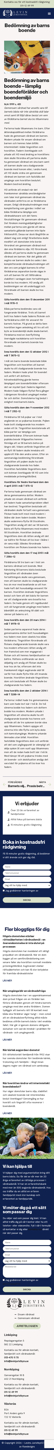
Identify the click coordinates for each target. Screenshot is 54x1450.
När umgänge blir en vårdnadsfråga (24, 990)
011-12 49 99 (27, 6)
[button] (49, 13)
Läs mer (7, 980)
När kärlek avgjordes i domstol (21, 1050)
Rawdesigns (28, 1446)
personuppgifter (11, 894)
